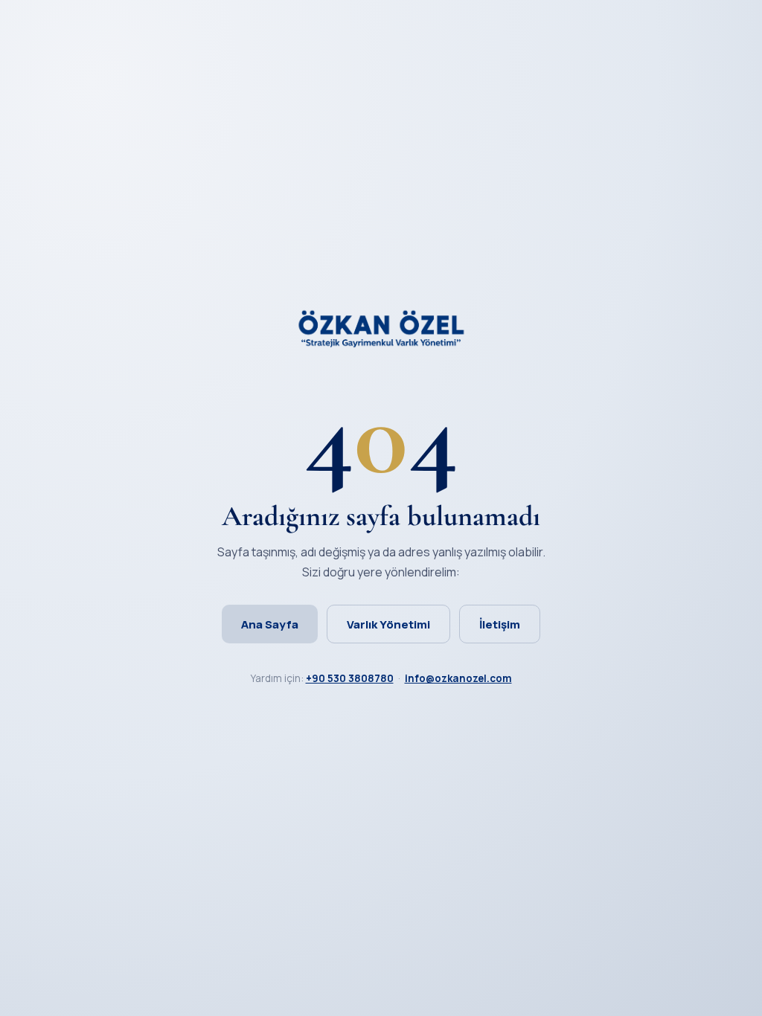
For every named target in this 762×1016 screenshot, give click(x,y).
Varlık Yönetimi (388, 624)
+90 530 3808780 (350, 678)
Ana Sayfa (269, 624)
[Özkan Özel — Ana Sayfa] (381, 343)
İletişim (499, 624)
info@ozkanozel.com (458, 678)
